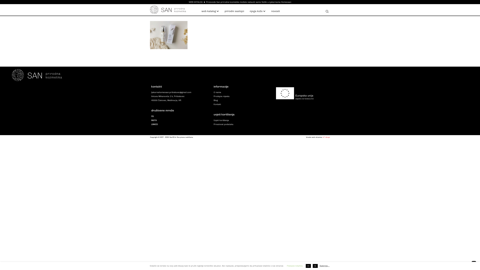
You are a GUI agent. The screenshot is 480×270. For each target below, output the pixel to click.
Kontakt (217, 104)
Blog (216, 100)
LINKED (154, 124)
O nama (217, 92)
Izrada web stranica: (314, 137)
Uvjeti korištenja (221, 120)
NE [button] (315, 266)
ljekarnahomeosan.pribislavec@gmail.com (171, 92)
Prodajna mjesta (222, 96)
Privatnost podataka (223, 124)
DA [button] (308, 266)
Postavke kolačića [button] (295, 266)
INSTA (154, 120)
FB (152, 116)
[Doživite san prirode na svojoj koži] (168, 9)
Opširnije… (325, 266)
